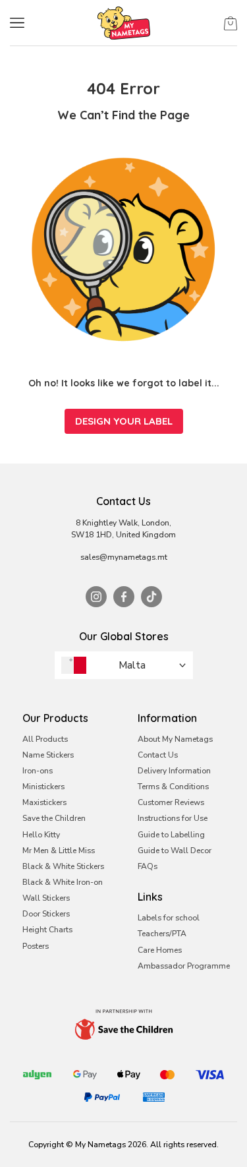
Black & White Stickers (63, 866)
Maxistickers (44, 802)
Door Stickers (46, 914)
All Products (45, 739)
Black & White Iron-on (62, 882)
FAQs (147, 866)
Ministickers (43, 786)
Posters (35, 946)
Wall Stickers (46, 898)
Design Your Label (124, 421)
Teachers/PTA (162, 933)
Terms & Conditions (173, 786)
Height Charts (47, 929)
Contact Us (158, 755)
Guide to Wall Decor (174, 850)
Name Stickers (48, 755)
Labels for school (169, 918)
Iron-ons (37, 770)
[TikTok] (151, 596)
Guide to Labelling (171, 834)
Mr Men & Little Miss (58, 850)
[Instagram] (96, 596)
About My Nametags (175, 739)
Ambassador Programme (184, 966)
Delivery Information (174, 770)
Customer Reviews (171, 802)
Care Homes (160, 950)
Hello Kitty (41, 834)
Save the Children (54, 818)
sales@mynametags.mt (123, 557)
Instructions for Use (172, 818)
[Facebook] (123, 596)
